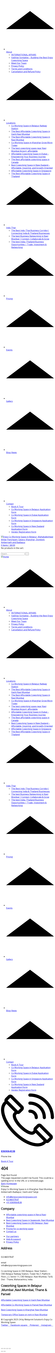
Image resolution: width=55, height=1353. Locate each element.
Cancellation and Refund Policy (26, 71)
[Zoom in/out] (10, 1348)
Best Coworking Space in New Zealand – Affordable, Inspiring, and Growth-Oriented (32, 166)
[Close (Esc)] (2, 1348)
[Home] (5, 556)
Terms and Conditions (21, 68)
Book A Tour (17, 506)
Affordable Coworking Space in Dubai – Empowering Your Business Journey (30, 155)
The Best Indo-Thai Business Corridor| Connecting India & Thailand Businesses (30, 232)
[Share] (5, 1348)
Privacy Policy (17, 66)
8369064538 (8, 1151)
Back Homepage (9, 1183)
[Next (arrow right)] (5, 1351)
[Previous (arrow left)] (2, 1351)
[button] (8, 545)
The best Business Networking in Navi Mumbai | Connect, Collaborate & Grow (30, 237)
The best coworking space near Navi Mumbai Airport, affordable (28, 149)
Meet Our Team (18, 63)
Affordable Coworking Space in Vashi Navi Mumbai (25, 1300)
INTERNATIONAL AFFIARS (23, 54)
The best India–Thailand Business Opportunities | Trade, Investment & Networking (29, 244)
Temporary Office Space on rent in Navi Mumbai (24, 1314)
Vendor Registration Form (23, 532)
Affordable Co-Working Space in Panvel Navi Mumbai (26, 1305)
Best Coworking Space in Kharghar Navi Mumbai (24, 1309)
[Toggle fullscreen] (7, 1348)
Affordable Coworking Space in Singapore (31, 170)
